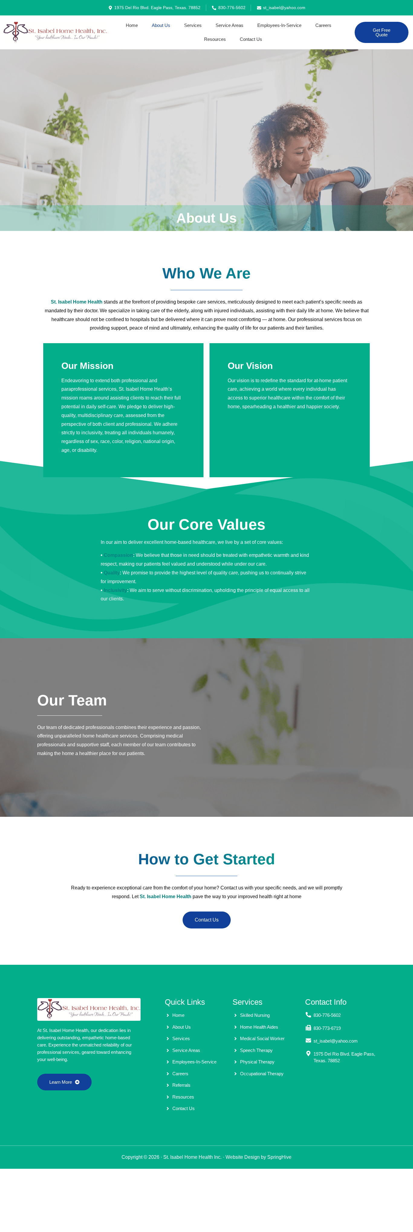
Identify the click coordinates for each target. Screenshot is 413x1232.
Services (193, 25)
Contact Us (251, 39)
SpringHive (279, 1157)
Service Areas (229, 25)
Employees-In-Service (279, 25)
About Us (161, 25)
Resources (215, 39)
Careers (323, 25)
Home (132, 25)
